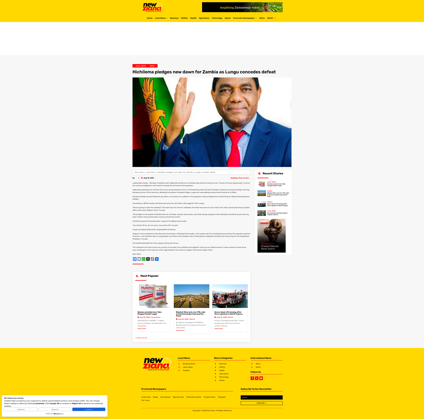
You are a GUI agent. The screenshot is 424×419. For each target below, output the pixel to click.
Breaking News (189, 364)
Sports (228, 18)
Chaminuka (145, 397)
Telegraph (222, 397)
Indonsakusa (165, 397)
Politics (184, 18)
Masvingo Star (178, 397)
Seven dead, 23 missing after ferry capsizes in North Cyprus (228, 313)
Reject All (55, 409)
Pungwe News (209, 397)
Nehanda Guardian (193, 397)
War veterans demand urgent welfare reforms (277, 214)
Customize (21, 409)
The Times (145, 400)
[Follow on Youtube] (261, 378)
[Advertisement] (212, 38)
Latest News (188, 367)
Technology (217, 18)
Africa (262, 18)
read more (141, 328)
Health (193, 18)
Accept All (88, 409)
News (152, 66)
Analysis (186, 370)
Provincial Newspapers (244, 18)
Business (174, 18)
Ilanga (155, 397)
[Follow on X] (256, 378)
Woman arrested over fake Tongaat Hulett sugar (149, 313)
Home (149, 18)
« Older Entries (141, 338)
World (270, 18)
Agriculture (204, 18)
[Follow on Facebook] (252, 378)
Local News (160, 18)
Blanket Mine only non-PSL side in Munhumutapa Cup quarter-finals (190, 314)
